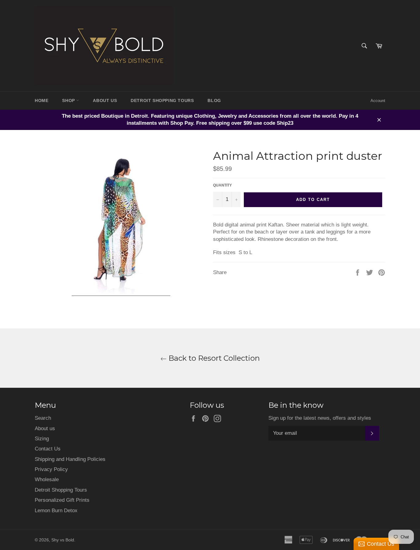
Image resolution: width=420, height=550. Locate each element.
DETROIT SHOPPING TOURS (162, 100)
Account (377, 100)
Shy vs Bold (62, 540)
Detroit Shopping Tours (61, 490)
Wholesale (47, 479)
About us (45, 428)
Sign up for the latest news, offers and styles (319, 418)
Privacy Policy (51, 469)
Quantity (222, 185)
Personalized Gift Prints (62, 500)
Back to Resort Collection (213, 358)
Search (43, 418)
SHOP (69, 100)
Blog (214, 100)
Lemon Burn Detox (56, 510)
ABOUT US (105, 100)
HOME (41, 100)
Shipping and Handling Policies (70, 459)
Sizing (42, 439)
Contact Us (48, 449)
